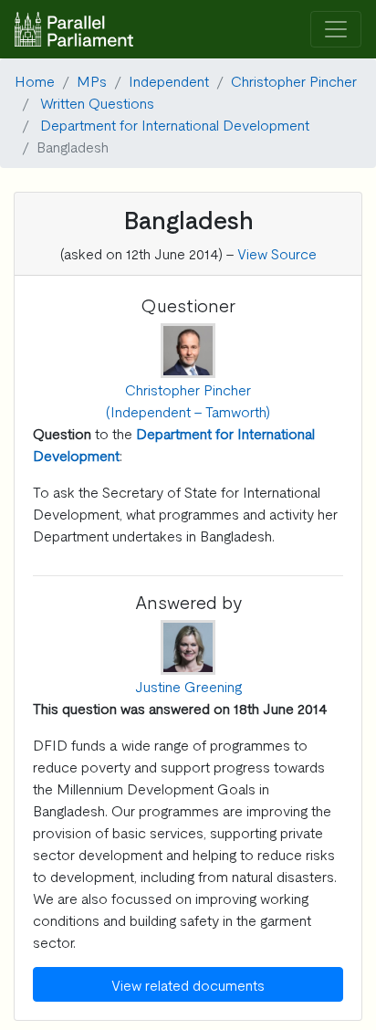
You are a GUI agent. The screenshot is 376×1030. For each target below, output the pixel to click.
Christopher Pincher (294, 80)
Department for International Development (174, 124)
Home (35, 80)
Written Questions (97, 102)
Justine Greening (188, 686)
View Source (277, 253)
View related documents (188, 984)
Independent (169, 80)
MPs (92, 80)
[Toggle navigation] (335, 29)
